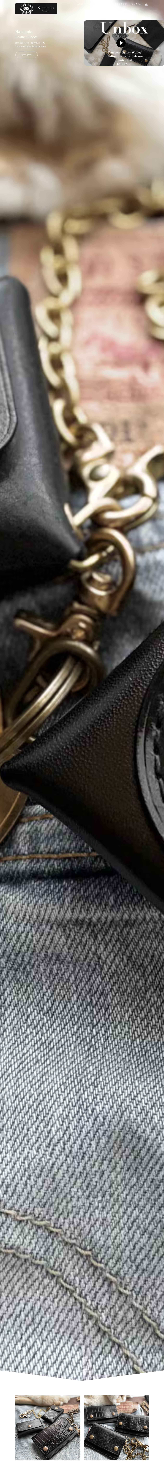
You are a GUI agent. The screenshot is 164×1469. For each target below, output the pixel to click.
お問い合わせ (136, 4)
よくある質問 (120, 4)
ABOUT (81, 4)
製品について (105, 4)
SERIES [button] (91, 4)
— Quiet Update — (26, 55)
